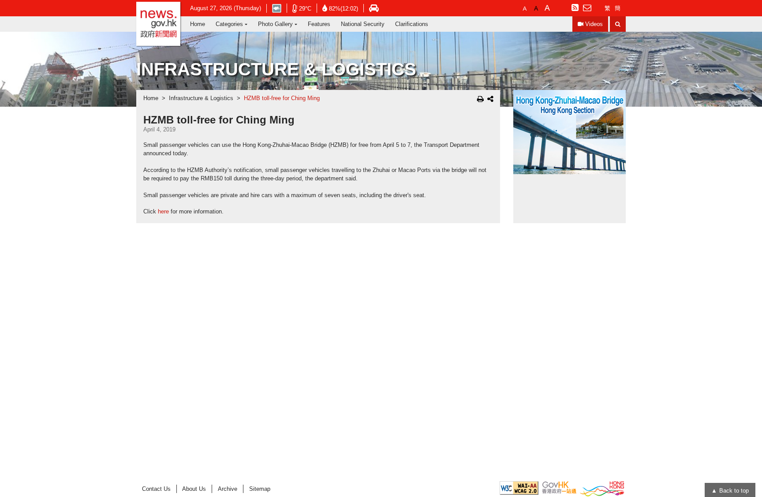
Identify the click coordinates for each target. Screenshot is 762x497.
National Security (363, 24)
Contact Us (156, 489)
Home (197, 24)
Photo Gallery (275, 24)
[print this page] (480, 98)
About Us (194, 489)
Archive (227, 489)
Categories (229, 24)
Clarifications (411, 24)
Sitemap (259, 489)
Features (319, 24)
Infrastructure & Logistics (201, 98)
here (163, 212)
